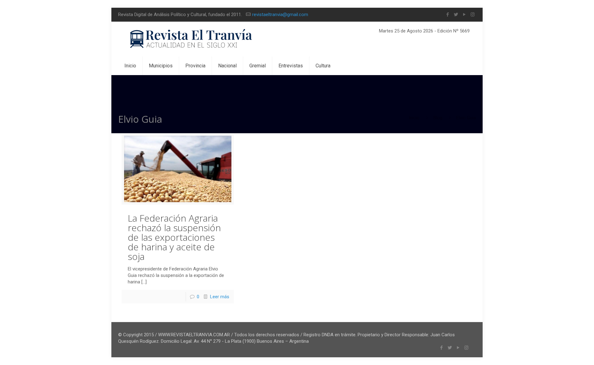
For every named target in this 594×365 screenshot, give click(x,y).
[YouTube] (464, 14)
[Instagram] (472, 14)
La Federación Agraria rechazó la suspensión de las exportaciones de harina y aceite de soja (174, 237)
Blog (437, 118)
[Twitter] (456, 14)
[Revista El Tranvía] (191, 39)
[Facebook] (447, 14)
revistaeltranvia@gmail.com (280, 14)
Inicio (414, 118)
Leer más (219, 296)
